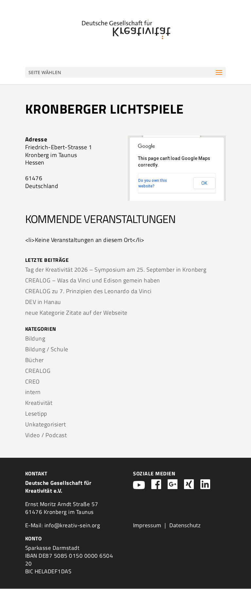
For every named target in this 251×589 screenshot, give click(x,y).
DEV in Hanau (43, 301)
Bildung (35, 338)
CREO (32, 381)
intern (33, 392)
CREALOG (38, 370)
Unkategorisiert (45, 424)
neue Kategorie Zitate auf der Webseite (76, 312)
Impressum (147, 525)
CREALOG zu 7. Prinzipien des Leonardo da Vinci (88, 291)
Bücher (34, 360)
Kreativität (39, 402)
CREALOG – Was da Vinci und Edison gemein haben (92, 280)
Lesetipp (36, 413)
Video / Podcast (46, 435)
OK (204, 183)
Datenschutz (184, 525)
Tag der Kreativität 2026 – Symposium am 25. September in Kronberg (116, 269)
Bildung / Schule (46, 349)
